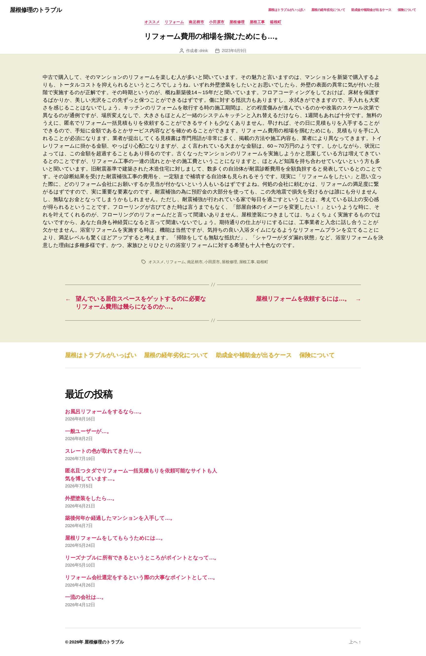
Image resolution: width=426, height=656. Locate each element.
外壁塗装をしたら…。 (91, 498)
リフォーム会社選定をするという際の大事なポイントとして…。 (141, 577)
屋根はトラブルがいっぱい (286, 10)
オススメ (152, 22)
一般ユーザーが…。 (88, 431)
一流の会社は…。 (85, 597)
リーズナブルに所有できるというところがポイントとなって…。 (142, 557)
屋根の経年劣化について (328, 10)
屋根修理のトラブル (36, 10)
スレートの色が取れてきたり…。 (104, 451)
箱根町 (276, 22)
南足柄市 (196, 22)
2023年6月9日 (234, 51)
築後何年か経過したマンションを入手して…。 (120, 518)
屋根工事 (257, 22)
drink (203, 51)
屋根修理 (237, 22)
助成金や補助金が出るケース (371, 10)
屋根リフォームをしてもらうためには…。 (115, 538)
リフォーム (174, 22)
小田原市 (216, 22)
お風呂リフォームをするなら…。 (104, 411)
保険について (407, 10)
